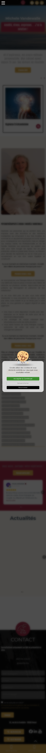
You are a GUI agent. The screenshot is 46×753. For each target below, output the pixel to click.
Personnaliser (22, 387)
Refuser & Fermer (23, 383)
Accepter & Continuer (23, 378)
